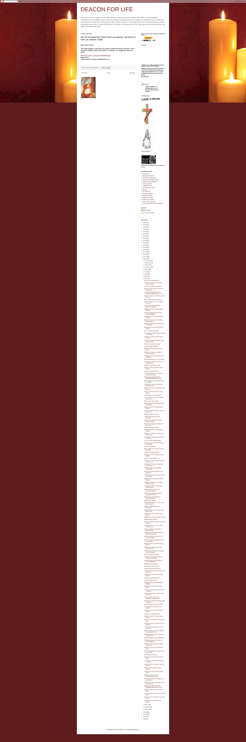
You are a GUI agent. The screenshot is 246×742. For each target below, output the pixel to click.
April (145, 278)
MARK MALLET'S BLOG (149, 187)
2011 (144, 256)
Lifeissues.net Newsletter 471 (152, 371)
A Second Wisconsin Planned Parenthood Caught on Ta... (152, 597)
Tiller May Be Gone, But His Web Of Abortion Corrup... (153, 385)
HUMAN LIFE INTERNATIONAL (151, 180)
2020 (144, 236)
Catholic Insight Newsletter (151, 346)
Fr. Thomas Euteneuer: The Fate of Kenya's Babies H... (153, 641)
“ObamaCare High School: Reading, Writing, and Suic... (153, 483)
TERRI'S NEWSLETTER (150, 519)
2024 (144, 227)
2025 (144, 224)
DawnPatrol (146, 174)
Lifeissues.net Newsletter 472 (152, 280)
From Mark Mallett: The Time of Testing (154, 359)
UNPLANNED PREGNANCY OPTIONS (153, 203)
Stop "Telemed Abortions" (150, 654)
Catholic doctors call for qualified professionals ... (152, 468)
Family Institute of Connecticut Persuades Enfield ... (152, 490)
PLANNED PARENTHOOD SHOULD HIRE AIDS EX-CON (153, 533)
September (147, 267)
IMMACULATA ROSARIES (149, 181)
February (146, 707)
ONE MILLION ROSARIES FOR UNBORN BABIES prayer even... (153, 377)
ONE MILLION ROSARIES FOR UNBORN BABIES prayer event (153, 686)
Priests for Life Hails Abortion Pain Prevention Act (153, 548)
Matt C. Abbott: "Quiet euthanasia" (153, 299)
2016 (144, 245)
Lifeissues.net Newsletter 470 (152, 452)
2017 (144, 242)
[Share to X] (106, 68)
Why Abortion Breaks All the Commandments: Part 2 (151, 675)
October (146, 265)
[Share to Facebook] (108, 68)
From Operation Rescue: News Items (153, 604)
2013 (144, 252)
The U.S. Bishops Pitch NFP (151, 331)
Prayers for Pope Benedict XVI (152, 578)
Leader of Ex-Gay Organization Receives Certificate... (152, 306)
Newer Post (84, 73)
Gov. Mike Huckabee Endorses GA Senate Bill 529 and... (153, 494)
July (145, 272)
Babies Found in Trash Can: (151, 414)
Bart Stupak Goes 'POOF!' (150, 564)
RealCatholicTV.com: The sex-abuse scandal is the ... (153, 526)
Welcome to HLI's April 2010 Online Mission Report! (153, 320)
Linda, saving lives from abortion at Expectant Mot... (153, 529)
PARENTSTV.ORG (147, 195)
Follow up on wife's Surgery (151, 401)
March (146, 704)
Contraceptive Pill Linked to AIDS (152, 395)
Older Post (132, 73)
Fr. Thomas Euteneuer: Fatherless (153, 286)
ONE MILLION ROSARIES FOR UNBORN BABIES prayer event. (153, 293)
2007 (144, 716)
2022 (144, 231)
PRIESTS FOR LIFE (148, 197)
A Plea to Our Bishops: (150, 446)
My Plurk (145, 189)
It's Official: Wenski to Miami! (151, 427)
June (145, 274)
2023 (144, 229)
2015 (144, 247)
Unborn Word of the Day (149, 201)
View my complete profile (147, 212)
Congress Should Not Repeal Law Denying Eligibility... (153, 313)
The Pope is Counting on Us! (151, 566)
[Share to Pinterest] (109, 68)
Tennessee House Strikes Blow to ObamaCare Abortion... (153, 557)
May (145, 276)
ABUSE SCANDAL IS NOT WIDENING (154, 638)
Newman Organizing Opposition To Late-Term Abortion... (153, 561)
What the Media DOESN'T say (152, 458)
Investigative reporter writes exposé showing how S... (153, 486)
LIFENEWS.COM (147, 185)
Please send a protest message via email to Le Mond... (153, 353)
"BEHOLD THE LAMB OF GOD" (152, 365)
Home (108, 73)
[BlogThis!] (104, 68)
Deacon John (146, 210)
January (146, 709)
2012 (144, 254)
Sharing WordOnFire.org (150, 580)
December (147, 260)
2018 (144, 240)
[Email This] (102, 68)
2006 (144, 719)
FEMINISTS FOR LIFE (148, 176)
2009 (144, 712)
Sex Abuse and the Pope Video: (152, 568)
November (147, 262)
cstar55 (126, 729)
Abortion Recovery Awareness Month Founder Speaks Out (153, 631)
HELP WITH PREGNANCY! (150, 178)
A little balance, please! (150, 500)
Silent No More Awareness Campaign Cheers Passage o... (154, 551)
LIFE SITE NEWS (147, 184)
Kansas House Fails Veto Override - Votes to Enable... (153, 283)
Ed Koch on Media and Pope (151, 554)
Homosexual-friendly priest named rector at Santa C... (153, 421)
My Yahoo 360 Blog (148, 193)
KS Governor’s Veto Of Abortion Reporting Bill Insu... (152, 497)
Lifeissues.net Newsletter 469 (152, 614)
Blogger (137, 729)
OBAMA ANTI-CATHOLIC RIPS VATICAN (154, 517)
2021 (144, 234)
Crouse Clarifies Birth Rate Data (152, 440)
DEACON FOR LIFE (107, 9)
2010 (144, 258)
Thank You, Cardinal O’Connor (152, 344)
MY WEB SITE (146, 191)
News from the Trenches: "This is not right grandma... (153, 362)
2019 (144, 238)
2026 (144, 222)
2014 (144, 249)
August (146, 269)
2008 (144, 714)
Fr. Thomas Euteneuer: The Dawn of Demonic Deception (153, 374)
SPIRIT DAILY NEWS (148, 199)
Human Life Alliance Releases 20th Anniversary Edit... (153, 537)
